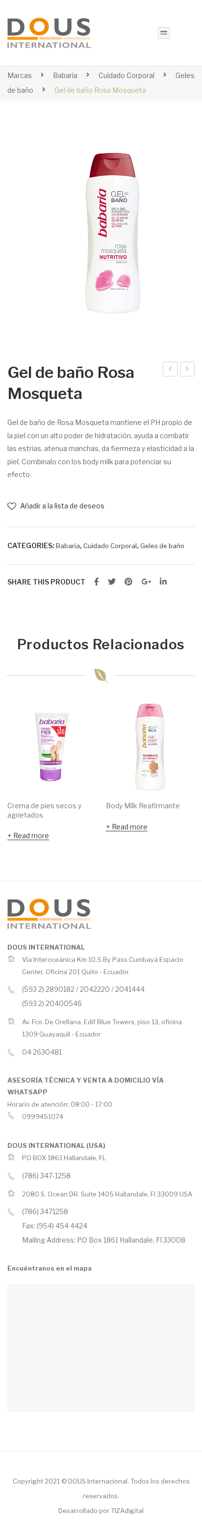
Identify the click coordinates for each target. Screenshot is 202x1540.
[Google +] (146, 582)
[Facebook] (96, 582)
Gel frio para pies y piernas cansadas (188, 370)
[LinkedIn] (163, 582)
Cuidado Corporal (126, 75)
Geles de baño (162, 546)
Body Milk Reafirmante (143, 805)
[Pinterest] (128, 582)
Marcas (19, 75)
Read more (31, 835)
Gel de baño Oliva (170, 370)
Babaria (65, 75)
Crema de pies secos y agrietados (44, 810)
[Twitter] (112, 582)
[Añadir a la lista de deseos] (83, 715)
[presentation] (17, 773)
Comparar (83, 734)
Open (164, 33)
